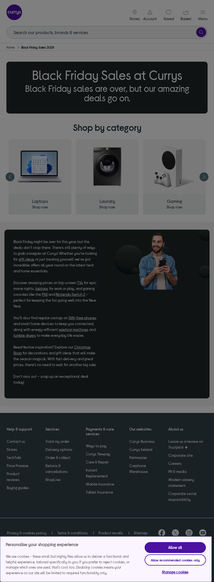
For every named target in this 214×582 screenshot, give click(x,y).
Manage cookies (175, 572)
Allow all (175, 547)
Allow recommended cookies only (175, 560)
